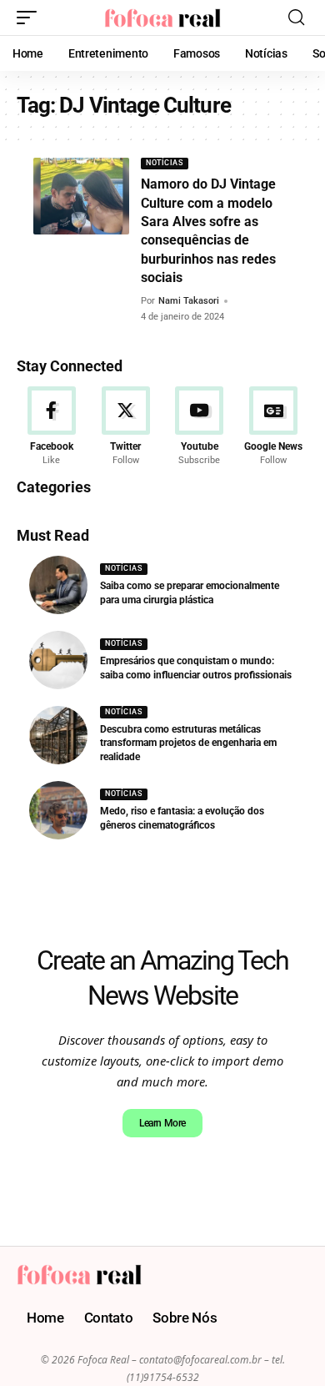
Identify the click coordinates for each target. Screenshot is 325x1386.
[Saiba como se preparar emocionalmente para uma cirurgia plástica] (58, 585)
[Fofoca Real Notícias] (162, 18)
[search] (296, 17)
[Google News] (273, 426)
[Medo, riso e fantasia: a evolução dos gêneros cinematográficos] (58, 810)
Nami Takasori (188, 300)
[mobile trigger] (31, 17)
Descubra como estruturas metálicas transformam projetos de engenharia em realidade (188, 743)
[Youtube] (200, 426)
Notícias (164, 163)
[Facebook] (52, 426)
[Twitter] (126, 426)
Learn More (162, 1123)
